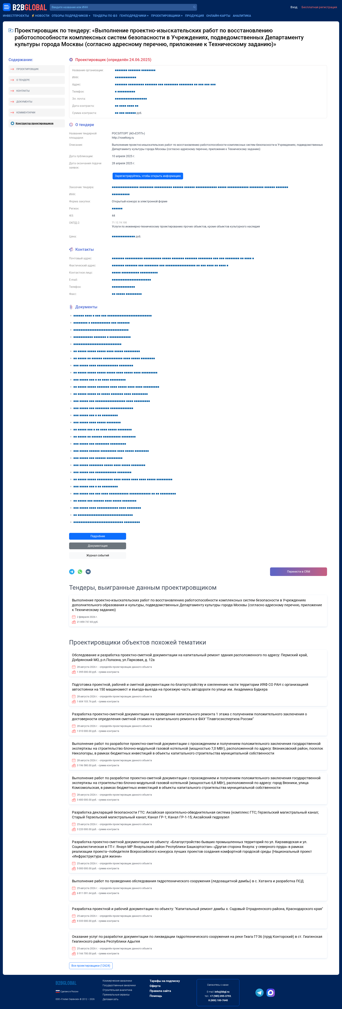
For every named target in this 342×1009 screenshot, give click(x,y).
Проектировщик (27, 69)
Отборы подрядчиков (70, 15)
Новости (42, 15)
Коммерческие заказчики (117, 980)
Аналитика (242, 15)
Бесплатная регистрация (319, 7)
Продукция (194, 15)
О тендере (23, 79)
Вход (294, 7)
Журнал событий (97, 555)
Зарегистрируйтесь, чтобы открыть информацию (148, 176)
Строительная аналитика (117, 990)
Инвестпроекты (16, 15)
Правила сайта (160, 991)
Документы (24, 101)
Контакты (23, 90)
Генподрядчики (133, 15)
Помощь (156, 996)
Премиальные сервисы (116, 994)
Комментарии (25, 112)
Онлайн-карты (218, 15)
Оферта (155, 986)
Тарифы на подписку (165, 981)
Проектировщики (165, 15)
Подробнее (97, 536)
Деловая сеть (110, 999)
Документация (98, 545)
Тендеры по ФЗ (105, 15)
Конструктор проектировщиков (34, 123)
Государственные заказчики (119, 985)
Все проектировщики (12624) (90, 965)
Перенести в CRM (298, 571)
